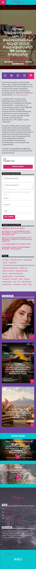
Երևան (5, 262)
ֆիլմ (30, 284)
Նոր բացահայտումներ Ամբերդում (16, 244)
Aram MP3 (6, 260)
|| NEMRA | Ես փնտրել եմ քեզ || (13, 228)
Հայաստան (12, 262)
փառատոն (17, 284)
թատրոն (14, 279)
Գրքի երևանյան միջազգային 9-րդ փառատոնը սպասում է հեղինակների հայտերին (17, 239)
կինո (20, 279)
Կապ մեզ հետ (9, 554)
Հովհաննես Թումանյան (10, 268)
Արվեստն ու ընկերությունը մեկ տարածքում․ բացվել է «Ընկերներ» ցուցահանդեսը (16, 233)
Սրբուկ (5, 273)
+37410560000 (9, 512)
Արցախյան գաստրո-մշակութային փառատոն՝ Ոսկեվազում (16, 248)
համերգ (26, 279)
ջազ (14, 281)
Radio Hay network (16, 260)
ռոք (18, 281)
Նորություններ (18, 26)
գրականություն (8, 276)
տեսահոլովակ (26, 281)
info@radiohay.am (10, 515)
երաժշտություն (20, 276)
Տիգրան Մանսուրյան (16, 273)
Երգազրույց (27, 260)
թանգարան (6, 279)
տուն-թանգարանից (20, 95)
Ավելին (4, 539)
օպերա (24, 284)
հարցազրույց (7, 281)
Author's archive (18, 167)
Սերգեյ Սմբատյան (22, 270)
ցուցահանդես (7, 284)
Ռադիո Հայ (19, 62)
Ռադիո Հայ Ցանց (8, 270)
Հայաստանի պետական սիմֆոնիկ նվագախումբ (18, 265)
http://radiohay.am (10, 509)
